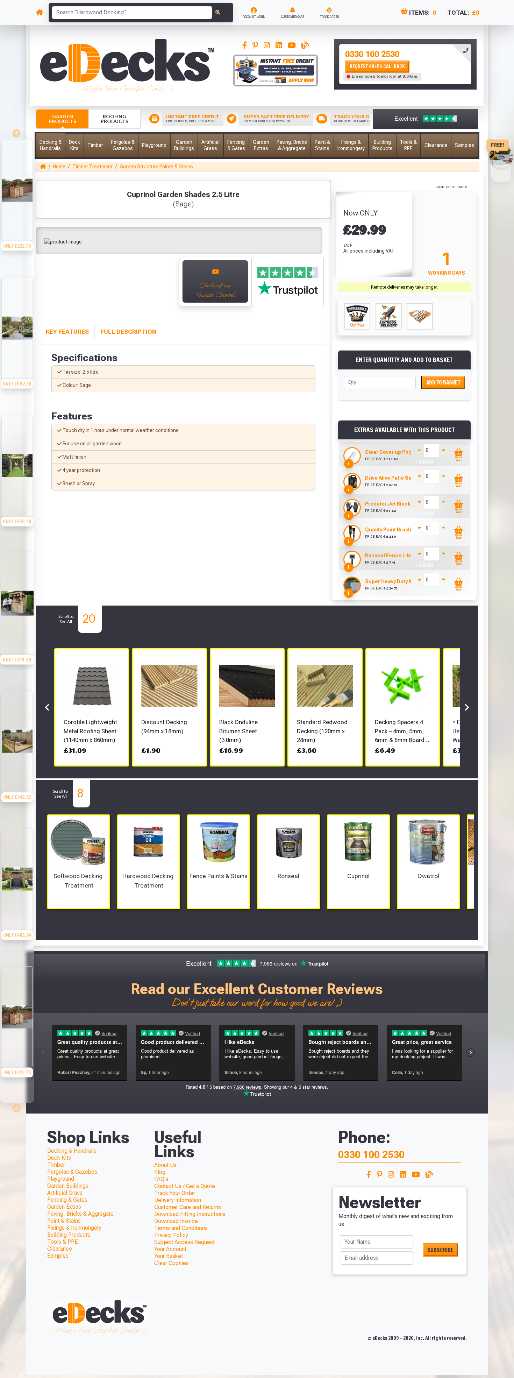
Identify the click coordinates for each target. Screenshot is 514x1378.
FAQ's (161, 1179)
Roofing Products (114, 118)
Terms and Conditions (181, 1228)
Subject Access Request (184, 1242)
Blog (159, 1172)
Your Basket (168, 1256)
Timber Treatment (92, 166)
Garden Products (62, 118)
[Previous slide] (17, 131)
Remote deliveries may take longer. (404, 287)
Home (59, 166)
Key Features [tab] (67, 331)
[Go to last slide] (47, 285)
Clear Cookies (171, 1263)
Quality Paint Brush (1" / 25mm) (402, 529)
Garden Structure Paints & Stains (156, 166)
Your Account (170, 1249)
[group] (17, 207)
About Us (165, 1165)
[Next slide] (166, 285)
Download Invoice (176, 1221)
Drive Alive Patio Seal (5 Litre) (400, 478)
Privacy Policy (171, 1235)
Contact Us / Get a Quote (184, 1186)
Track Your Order (174, 1193)
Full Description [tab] (128, 331)
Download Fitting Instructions (190, 1214)
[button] (50, 145)
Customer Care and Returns (187, 1207)
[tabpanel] (405, 64)
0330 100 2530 (372, 54)
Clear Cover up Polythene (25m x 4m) (409, 452)
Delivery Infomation (177, 1200)
